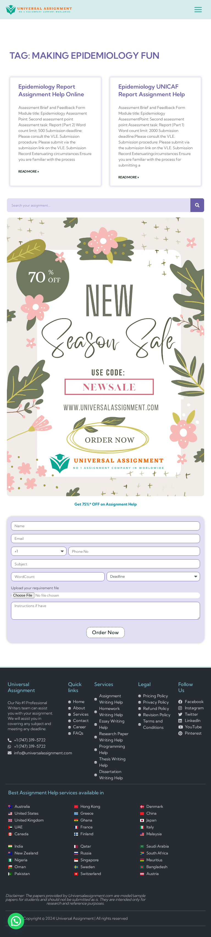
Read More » (28, 171)
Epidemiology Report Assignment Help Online (51, 90)
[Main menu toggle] (198, 9)
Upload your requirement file (35, 588)
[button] (16, 921)
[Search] (197, 205)
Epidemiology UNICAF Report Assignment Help (151, 90)
